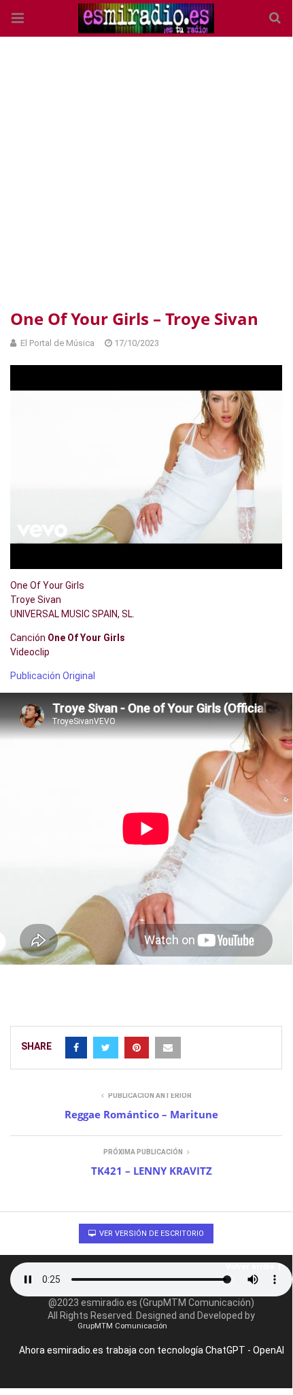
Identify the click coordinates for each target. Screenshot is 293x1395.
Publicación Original (52, 675)
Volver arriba (250, 1266)
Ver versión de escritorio (150, 1233)
